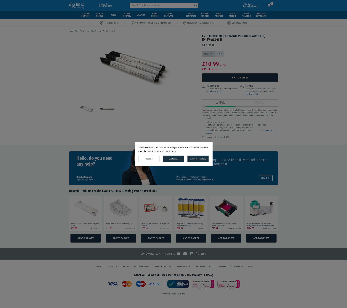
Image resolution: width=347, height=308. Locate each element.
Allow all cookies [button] (198, 159)
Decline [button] (149, 159)
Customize (173, 159)
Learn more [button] (170, 151)
